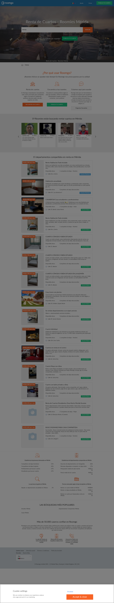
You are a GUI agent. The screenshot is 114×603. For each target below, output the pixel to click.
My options (70, 591)
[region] (57, 593)
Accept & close (80, 597)
